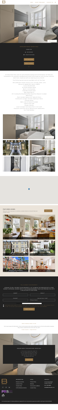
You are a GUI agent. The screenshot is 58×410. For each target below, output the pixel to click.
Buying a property (20, 381)
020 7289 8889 (47, 385)
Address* (19, 303)
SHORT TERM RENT (40, 2)
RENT (31, 2)
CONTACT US (50, 2)
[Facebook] (3, 387)
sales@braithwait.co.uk (49, 387)
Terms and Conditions (35, 385)
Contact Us (29, 359)
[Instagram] (6, 387)
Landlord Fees (19, 383)
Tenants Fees (19, 385)
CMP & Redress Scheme (21, 387)
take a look (48, 210)
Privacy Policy (33, 381)
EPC (29, 66)
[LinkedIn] (9, 387)
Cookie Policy (33, 387)
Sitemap (32, 383)
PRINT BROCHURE (29, 59)
